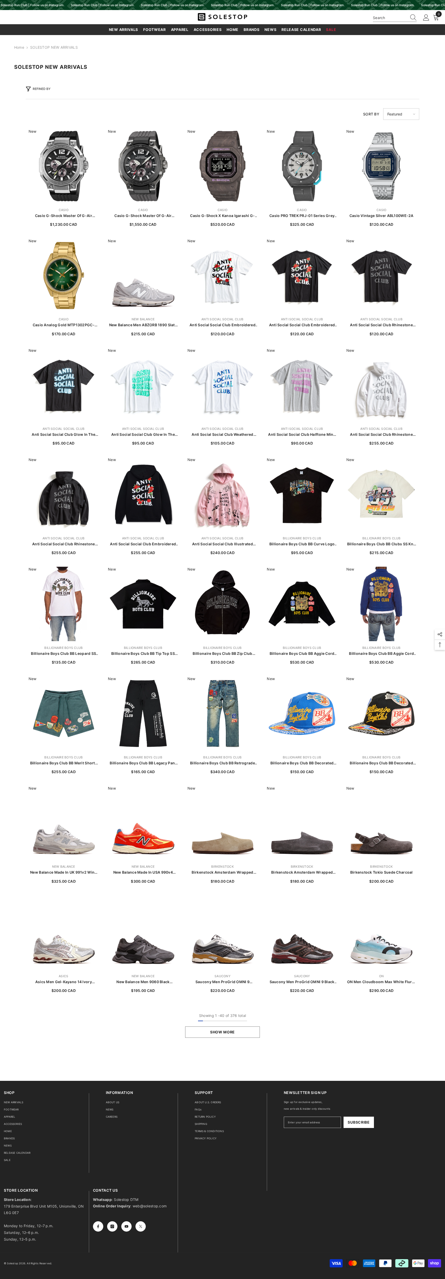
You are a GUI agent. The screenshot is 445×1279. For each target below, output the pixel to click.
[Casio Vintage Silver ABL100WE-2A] (381, 166)
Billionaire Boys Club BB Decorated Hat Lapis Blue (302, 763)
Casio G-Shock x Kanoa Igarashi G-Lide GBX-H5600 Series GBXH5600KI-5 (222, 215)
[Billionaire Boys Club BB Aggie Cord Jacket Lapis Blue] (381, 604)
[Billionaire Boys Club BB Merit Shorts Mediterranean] (64, 713)
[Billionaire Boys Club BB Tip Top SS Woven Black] (143, 604)
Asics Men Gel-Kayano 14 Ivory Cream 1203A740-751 (63, 982)
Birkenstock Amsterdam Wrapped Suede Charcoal (302, 872)
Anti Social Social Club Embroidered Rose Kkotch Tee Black (302, 325)
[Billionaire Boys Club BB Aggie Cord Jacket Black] (302, 604)
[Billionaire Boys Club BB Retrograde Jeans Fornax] (222, 713)
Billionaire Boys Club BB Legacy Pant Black (143, 763)
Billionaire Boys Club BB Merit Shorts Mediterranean (63, 763)
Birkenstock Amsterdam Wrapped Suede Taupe (222, 872)
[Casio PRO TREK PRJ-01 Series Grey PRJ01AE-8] (302, 166)
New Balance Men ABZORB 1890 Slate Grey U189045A (143, 325)
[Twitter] (140, 1226)
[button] (401, 114)
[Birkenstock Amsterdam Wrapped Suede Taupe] (222, 823)
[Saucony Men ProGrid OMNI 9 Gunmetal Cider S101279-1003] (222, 932)
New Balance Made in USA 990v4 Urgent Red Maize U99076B (143, 872)
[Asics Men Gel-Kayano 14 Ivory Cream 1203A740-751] (64, 932)
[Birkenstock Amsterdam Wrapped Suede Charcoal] (302, 823)
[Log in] (426, 18)
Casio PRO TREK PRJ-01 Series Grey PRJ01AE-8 (302, 215)
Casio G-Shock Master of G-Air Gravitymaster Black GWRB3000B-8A (143, 215)
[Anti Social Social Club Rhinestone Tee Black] (381, 275)
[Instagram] (112, 1226)
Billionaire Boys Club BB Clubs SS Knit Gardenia (381, 544)
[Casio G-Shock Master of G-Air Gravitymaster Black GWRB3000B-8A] (143, 166)
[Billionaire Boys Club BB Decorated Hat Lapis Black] (381, 713)
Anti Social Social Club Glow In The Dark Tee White (143, 434)
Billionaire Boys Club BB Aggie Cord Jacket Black (302, 653)
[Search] (395, 18)
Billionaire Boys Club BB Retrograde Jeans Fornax (222, 763)
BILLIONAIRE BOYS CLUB (302, 538)
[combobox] (390, 18)
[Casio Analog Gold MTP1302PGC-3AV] (64, 275)
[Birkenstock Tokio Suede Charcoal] (381, 823)
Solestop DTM (126, 1199)
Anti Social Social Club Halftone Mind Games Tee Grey (302, 434)
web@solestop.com (150, 1206)
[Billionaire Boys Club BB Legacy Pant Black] (143, 713)
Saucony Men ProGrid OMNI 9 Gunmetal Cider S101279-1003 (223, 982)
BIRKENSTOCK (222, 866)
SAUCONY (222, 976)
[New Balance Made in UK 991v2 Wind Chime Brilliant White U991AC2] (64, 823)
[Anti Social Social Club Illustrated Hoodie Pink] (222, 494)
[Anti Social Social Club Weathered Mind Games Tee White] (222, 385)
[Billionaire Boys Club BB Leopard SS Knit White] (64, 604)
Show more (222, 1032)
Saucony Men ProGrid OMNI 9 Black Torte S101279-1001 (302, 982)
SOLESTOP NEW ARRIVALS (54, 47)
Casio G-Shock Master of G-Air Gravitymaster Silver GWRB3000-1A (63, 215)
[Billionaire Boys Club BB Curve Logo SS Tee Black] (302, 494)
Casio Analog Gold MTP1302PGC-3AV (64, 325)
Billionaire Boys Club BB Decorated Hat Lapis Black (381, 763)
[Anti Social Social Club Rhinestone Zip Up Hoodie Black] (64, 494)
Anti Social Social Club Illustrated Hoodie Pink (222, 544)
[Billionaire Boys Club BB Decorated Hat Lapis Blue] (302, 713)
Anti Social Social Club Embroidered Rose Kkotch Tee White (222, 325)
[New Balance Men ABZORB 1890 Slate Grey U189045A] (143, 275)
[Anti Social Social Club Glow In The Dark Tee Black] (64, 385)
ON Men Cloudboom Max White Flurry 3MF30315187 (381, 982)
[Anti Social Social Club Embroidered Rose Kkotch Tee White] (222, 275)
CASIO (64, 210)
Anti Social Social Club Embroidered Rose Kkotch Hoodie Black (143, 544)
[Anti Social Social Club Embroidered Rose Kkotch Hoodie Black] (143, 494)
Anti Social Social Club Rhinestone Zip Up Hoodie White (381, 434)
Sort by (371, 114)
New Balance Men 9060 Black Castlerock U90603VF (142, 982)
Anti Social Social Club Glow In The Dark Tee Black (63, 434)
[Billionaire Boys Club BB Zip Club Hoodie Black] (222, 604)
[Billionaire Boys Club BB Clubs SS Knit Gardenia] (381, 494)
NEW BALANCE (143, 319)
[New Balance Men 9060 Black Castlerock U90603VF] (143, 932)
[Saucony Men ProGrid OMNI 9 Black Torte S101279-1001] (302, 932)
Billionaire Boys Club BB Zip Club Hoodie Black (222, 653)
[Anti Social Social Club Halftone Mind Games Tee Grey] (302, 385)
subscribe (359, 1122)
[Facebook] (98, 1226)
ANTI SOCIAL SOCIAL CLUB (222, 319)
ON (381, 976)
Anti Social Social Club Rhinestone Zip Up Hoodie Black (63, 544)
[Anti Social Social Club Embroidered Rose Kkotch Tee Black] (302, 275)
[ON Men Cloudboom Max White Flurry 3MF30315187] (381, 932)
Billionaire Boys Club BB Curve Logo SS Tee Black (302, 544)
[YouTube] (126, 1226)
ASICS (63, 976)
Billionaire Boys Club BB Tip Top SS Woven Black (143, 653)
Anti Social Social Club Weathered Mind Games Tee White (222, 434)
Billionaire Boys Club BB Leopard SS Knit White (63, 653)
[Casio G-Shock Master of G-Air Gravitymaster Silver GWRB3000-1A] (64, 166)
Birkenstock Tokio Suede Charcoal (381, 872)
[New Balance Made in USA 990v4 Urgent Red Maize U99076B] (143, 823)
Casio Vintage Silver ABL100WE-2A (381, 215)
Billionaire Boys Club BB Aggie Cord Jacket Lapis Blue (381, 653)
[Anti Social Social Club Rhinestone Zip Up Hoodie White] (381, 385)
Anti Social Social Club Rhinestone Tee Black (381, 325)
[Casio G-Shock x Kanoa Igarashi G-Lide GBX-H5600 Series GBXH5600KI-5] (222, 166)
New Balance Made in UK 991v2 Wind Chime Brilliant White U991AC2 (63, 872)
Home (19, 47)
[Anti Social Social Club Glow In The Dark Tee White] (143, 385)
